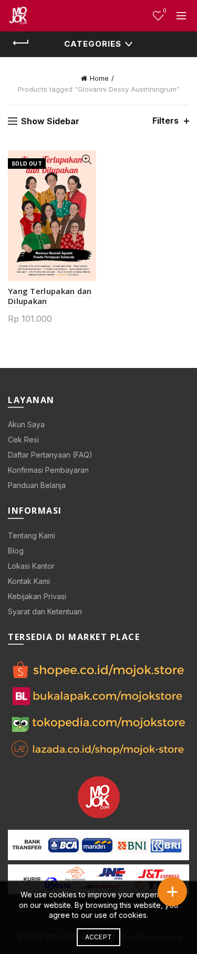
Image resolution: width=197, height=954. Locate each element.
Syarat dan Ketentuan (45, 611)
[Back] (21, 42)
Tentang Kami (31, 535)
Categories (92, 44)
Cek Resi (23, 439)
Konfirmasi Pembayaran (48, 469)
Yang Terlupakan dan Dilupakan (50, 296)
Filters (165, 121)
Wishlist (164, 11)
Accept (98, 937)
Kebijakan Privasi (37, 596)
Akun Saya (26, 424)
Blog (16, 550)
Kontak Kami (29, 581)
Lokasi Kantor (31, 565)
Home (99, 78)
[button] (172, 891)
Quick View (87, 159)
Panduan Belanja (37, 485)
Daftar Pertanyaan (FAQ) (50, 454)
